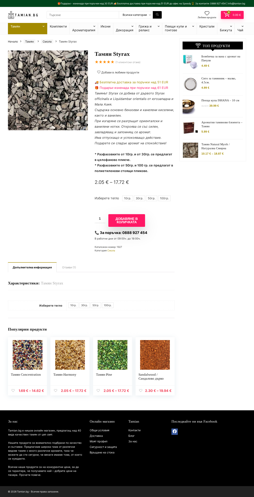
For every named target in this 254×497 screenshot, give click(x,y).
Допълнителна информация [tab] (32, 267)
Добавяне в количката (126, 220)
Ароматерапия (83, 30)
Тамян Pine (104, 374)
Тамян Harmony (64, 374)
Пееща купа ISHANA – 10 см (220, 100)
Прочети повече (29, 474)
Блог (131, 435)
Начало (13, 41)
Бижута (226, 30)
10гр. (127, 198)
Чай (240, 30)
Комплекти (58, 26)
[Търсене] (157, 15)
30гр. (139, 198)
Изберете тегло (107, 198)
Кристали (207, 26)
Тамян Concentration (26, 374)
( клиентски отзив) (127, 62)
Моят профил (98, 441)
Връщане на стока (102, 452)
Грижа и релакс (145, 28)
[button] (86, 52)
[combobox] (83, 15)
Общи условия (99, 430)
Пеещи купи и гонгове (176, 28)
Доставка (96, 435)
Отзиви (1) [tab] (69, 267)
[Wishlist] (207, 13)
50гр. (151, 198)
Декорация (124, 30)
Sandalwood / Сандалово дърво (151, 376)
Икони (106, 26)
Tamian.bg (14, 430)
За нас (132, 441)
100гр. (164, 198)
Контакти (134, 430)
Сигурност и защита (103, 447)
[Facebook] (174, 432)
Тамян (15, 26)
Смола (47, 41)
